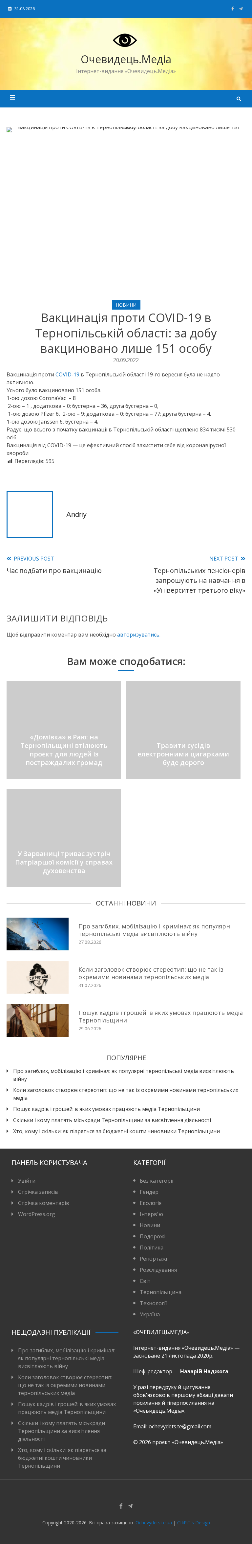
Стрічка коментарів (43, 1203)
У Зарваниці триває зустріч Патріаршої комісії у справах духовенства (64, 862)
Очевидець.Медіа (126, 59)
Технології (153, 1303)
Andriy (76, 514)
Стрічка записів (38, 1191)
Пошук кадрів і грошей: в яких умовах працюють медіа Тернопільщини (160, 1016)
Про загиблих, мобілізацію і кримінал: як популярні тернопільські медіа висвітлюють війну (155, 930)
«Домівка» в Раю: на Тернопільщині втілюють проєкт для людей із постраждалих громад (63, 750)
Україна (150, 1314)
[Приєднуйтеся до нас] (241, 8)
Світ (145, 1281)
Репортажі (153, 1258)
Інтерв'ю (151, 1214)
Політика (151, 1247)
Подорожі (152, 1236)
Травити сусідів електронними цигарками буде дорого (183, 754)
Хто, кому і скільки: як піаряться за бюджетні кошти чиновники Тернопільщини (116, 1131)
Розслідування (158, 1269)
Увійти (26, 1180)
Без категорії (156, 1180)
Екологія (150, 1203)
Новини (126, 305)
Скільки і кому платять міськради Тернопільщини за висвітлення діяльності (112, 1120)
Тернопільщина (160, 1292)
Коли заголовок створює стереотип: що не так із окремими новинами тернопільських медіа (150, 973)
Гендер (149, 1191)
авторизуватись (138, 634)
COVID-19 (67, 374)
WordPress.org (36, 1214)
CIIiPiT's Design (193, 1522)
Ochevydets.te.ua (154, 1522)
